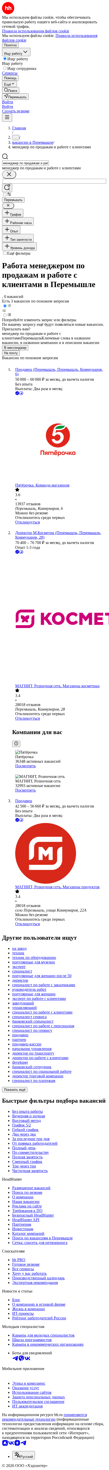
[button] (7, 102)
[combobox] (25, 163)
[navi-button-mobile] (7, 117)
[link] (10, 90)
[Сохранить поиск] (7, 188)
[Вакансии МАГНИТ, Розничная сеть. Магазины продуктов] (59, 854)
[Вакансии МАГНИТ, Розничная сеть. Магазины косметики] (59, 619)
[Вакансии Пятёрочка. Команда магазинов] (59, 439)
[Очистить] (9, 174)
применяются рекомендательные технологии (44, 1417)
